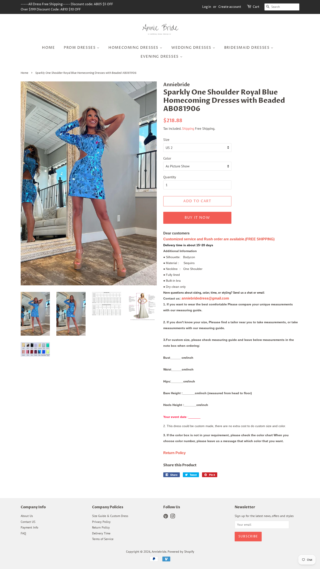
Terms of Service (102, 539)
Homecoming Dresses (134, 47)
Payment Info (29, 527)
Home (48, 47)
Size (166, 139)
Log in (206, 7)
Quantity (169, 177)
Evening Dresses (160, 56)
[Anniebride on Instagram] (172, 517)
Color (167, 158)
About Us (27, 516)
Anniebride (159, 552)
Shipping (188, 128)
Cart (256, 7)
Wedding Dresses (192, 47)
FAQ (23, 533)
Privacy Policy (101, 522)
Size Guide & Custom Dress (110, 516)
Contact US (28, 522)
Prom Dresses (80, 47)
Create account (229, 7)
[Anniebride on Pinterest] (165, 517)
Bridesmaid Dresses (247, 47)
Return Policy (101, 527)
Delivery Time (101, 533)
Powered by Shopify (181, 552)
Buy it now (197, 217)
